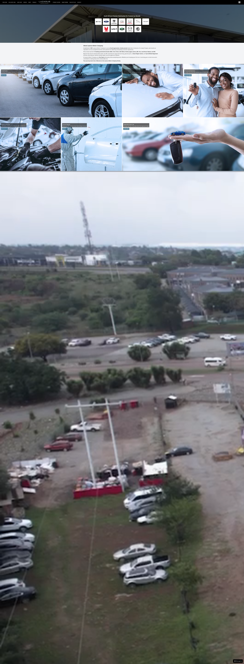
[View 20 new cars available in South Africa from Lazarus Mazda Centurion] (130, 29)
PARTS (29, 2)
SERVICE (25, 2)
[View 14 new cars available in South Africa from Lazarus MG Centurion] (138, 29)
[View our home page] (44, 2)
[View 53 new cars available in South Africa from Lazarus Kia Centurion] (114, 29)
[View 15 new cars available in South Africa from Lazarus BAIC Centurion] (98, 21)
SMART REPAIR (65, 2)
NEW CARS (5, 2)
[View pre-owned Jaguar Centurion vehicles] (138, 21)
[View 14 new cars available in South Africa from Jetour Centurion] (145, 21)
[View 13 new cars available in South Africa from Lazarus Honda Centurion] (130, 21)
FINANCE (34, 2)
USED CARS (19, 2)
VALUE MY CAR (73, 2)
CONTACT (79, 2)
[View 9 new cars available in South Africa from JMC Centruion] (106, 29)
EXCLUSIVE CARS (12, 2)
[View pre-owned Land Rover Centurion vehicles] (122, 29)
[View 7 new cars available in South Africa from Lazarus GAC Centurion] (122, 21)
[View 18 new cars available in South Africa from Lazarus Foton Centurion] (114, 21)
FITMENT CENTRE (56, 2)
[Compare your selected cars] (239, 2)
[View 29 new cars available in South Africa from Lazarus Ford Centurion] (106, 21)
